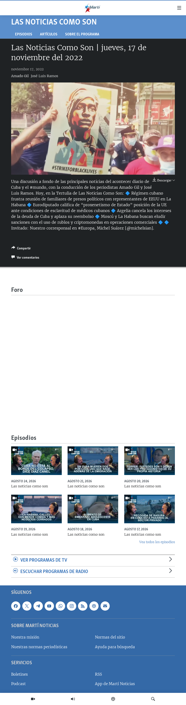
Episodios (23, 34)
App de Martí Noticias (115, 684)
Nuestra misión (25, 637)
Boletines (19, 674)
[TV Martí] (33, 699)
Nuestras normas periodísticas (39, 647)
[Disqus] (93, 356)
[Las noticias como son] (36, 460)
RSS (98, 674)
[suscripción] (105, 606)
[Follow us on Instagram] (71, 606)
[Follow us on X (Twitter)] (26, 606)
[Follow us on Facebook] (15, 606)
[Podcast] (113, 699)
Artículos (48, 34)
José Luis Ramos (44, 76)
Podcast (18, 684)
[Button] (21, 249)
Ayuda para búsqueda (115, 647)
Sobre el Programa (82, 34)
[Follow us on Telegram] (38, 606)
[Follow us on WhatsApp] (60, 606)
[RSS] (82, 606)
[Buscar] (153, 699)
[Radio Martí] (73, 699)
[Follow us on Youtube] (49, 606)
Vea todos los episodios (157, 542)
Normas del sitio (110, 637)
